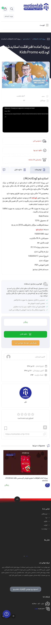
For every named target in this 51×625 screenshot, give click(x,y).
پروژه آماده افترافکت (39, 39)
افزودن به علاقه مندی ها (5, 428)
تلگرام (45, 521)
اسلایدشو (26, 39)
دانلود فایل (18, 170)
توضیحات (38, 170)
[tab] (40, 169)
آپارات (45, 525)
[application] (25, 119)
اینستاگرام (44, 514)
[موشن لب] (35, 7)
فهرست (42, 25)
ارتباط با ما (44, 529)
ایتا (46, 518)
